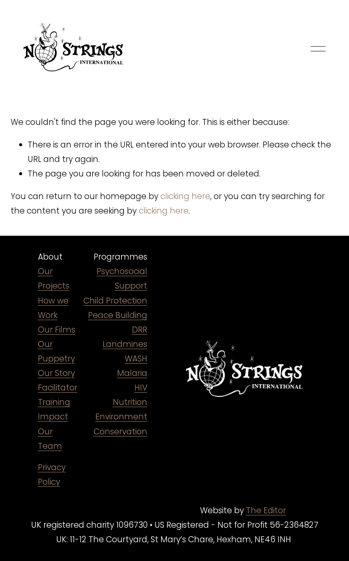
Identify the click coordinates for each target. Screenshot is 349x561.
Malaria (132, 373)
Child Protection (115, 301)
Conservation (120, 431)
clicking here (185, 196)
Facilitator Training (57, 395)
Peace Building (117, 315)
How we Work (53, 308)
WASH (136, 358)
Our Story (56, 373)
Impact (53, 416)
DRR (139, 329)
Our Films (56, 329)
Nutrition (130, 402)
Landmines (125, 344)
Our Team (50, 439)
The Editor (266, 510)
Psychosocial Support (122, 279)
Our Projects (53, 279)
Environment (121, 416)
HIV (140, 387)
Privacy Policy (52, 475)
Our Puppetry (56, 351)
